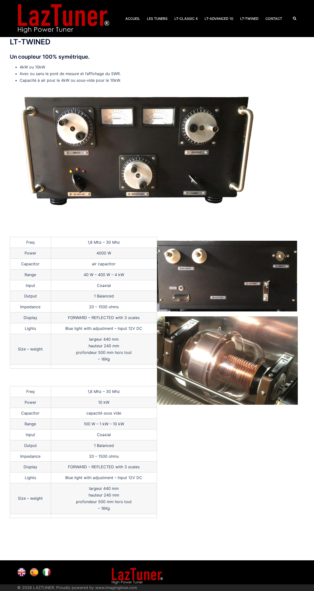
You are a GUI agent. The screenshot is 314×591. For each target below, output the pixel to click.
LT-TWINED (249, 18)
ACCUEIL (132, 18)
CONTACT (273, 18)
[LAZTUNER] (63, 18)
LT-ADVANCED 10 (219, 18)
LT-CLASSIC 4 (186, 18)
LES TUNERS (157, 18)
